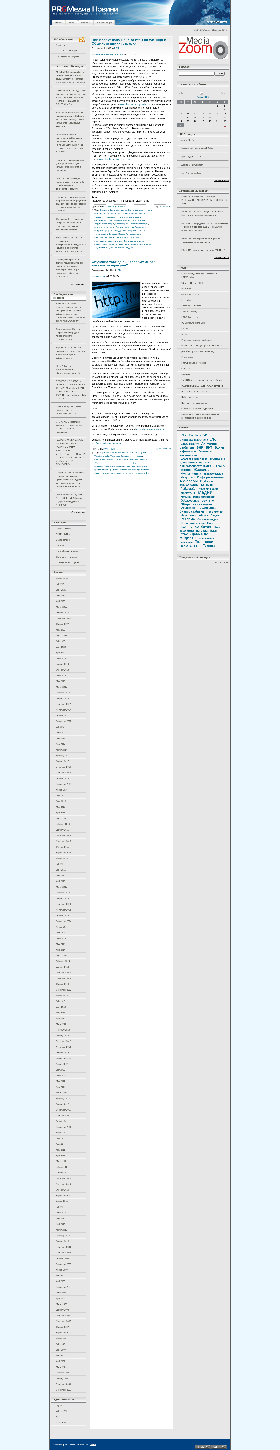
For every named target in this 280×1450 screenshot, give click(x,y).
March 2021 (61, 635)
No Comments (165, 206)
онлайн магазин (112, 463)
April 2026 (60, 601)
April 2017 (60, 744)
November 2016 (63, 772)
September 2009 (63, 1264)
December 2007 (63, 1315)
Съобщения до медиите (67, 56)
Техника (209, 545)
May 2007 (60, 1355)
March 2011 (61, 1161)
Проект (121, 234)
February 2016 (63, 824)
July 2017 (60, 727)
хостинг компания (136, 473)
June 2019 (61, 658)
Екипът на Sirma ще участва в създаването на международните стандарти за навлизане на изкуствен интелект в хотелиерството (71, 244)
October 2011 (62, 1121)
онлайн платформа (130, 463)
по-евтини (121, 466)
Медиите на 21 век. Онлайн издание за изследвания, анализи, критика (200, 416)
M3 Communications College (194, 323)
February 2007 (63, 1373)
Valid (62, 1411)
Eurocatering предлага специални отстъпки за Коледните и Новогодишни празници (203, 213)
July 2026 (60, 584)
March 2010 (61, 1230)
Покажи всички (78, 284)
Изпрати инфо (104, 22)
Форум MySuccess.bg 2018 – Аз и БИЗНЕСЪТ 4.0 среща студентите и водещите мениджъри (70, 499)
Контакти (86, 22)
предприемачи (101, 470)
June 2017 (61, 732)
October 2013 (62, 984)
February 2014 (63, 961)
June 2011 (61, 1144)
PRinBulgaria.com (189, 317)
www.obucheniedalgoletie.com (107, 54)
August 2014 (62, 927)
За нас (71, 22)
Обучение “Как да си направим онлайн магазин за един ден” (125, 263)
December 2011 (63, 1110)
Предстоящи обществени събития (201, 513)
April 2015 (60, 881)
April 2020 (60, 652)
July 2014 (60, 932)
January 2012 (62, 1104)
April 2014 (60, 950)
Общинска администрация (125, 220)
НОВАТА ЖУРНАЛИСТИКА (194, 391)
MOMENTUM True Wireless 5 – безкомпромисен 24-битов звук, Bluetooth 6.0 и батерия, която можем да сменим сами (71, 77)
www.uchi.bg (98, 276)
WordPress (61, 1422)
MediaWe (185, 374)
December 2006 (63, 1384)
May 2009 (60, 1275)
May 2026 (60, 595)
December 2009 (63, 1247)
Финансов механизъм (134, 241)
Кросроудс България (191, 156)
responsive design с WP (110, 452)
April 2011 (60, 1155)
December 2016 (63, 767)
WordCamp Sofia (101, 456)
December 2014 (63, 904)
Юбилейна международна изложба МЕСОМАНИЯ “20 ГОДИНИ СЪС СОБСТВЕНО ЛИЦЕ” (204, 200)
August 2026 (62, 578)
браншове (125, 456)
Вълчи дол (114, 210)
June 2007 (61, 1350)
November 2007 (63, 1321)
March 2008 (61, 1304)
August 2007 (62, 1338)
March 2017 (61, 750)
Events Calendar (63, 528)
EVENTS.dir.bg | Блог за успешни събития (201, 380)
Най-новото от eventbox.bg (194, 403)
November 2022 (63, 618)
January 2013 (62, 1035)
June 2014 (61, 938)
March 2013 (61, 1024)
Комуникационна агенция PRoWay (197, 148)
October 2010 (62, 1190)
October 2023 (62, 612)
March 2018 (61, 687)
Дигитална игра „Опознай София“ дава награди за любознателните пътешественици (68, 334)
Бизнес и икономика (196, 453)
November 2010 (63, 1184)
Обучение (99, 463)
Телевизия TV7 (191, 546)
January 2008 (62, 1310)
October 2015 (62, 847)
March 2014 (61, 955)
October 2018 (62, 670)
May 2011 (60, 1150)
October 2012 (62, 1052)
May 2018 (60, 681)
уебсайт (110, 241)
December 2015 (63, 835)
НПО (110, 220)
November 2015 (63, 841)
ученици (119, 241)
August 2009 (62, 1270)
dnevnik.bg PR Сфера (191, 294)
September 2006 (63, 1390)
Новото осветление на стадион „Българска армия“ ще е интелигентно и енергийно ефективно (71, 165)
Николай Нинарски (138, 459)
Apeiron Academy (189, 311)
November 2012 (63, 1047)
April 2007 (60, 1361)
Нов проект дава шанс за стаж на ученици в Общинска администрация (129, 41)
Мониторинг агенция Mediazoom (196, 340)
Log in (59, 1405)
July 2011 (60, 1138)
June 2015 (61, 870)
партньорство (123, 224)
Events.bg (186, 300)
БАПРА (184, 328)
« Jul (181, 93)
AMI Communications (191, 173)
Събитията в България (67, 51)
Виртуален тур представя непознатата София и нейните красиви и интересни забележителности (70, 352)
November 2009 (63, 1253)
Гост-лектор (137, 456)
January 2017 (62, 761)
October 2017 (62, 715)
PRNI (116, 48)
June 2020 (61, 647)
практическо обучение (104, 227)
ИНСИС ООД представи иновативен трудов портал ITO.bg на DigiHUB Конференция (69, 427)
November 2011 (63, 1115)
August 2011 (61, 1133)
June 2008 (61, 1293)
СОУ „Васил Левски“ (117, 237)
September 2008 (63, 1287)
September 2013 (63, 990)
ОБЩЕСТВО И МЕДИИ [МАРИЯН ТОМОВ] (201, 346)
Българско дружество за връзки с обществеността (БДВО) (202, 462)
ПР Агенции (61, 545)
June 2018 (61, 675)
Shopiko (125, 452)
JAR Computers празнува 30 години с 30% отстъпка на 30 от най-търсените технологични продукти (70, 183)
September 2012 (63, 1058)
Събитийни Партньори (67, 551)
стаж (129, 237)
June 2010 (61, 1213)
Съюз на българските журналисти (197, 408)
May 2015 (60, 875)
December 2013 (63, 972)
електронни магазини (104, 459)
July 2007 (60, 1344)
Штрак (148, 473)
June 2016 (61, 801)
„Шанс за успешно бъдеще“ (121, 248)
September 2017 (63, 721)
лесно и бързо (122, 459)
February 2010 (63, 1235)
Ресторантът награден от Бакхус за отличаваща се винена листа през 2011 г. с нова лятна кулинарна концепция (204, 226)
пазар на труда (109, 224)
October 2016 (62, 778)
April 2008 (60, 1298)
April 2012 (60, 1087)
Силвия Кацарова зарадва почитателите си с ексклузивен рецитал (68, 410)
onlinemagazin (157, 429)
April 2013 (60, 1018)
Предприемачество (125, 227)
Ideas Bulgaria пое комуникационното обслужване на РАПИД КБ (68, 369)
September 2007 (63, 1333)
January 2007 (62, 1378)
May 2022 (60, 630)
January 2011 (62, 1173)
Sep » (223, 93)
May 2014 (60, 944)
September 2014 (63, 921)
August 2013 (62, 995)
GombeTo (185, 368)
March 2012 (61, 1093)
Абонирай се (62, 45)
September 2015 (63, 852)
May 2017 (60, 738)
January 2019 (62, 664)
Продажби (113, 470)
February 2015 (63, 892)
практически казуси (139, 224)
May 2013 (60, 1012)
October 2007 (62, 1327)
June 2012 (61, 1075)
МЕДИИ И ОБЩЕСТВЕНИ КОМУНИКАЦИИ (202, 386)
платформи (110, 466)
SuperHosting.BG (138, 452)
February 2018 (63, 692)
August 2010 (62, 1201)
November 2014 (63, 910)
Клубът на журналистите (197, 483)
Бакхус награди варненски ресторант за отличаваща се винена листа (200, 240)
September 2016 (63, 784)
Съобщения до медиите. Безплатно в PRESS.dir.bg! (199, 275)
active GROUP (188, 140)
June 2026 (61, 590)
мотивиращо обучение (112, 217)
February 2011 (63, 1167)
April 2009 (60, 1281)
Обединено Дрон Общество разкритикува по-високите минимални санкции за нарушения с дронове (69, 224)
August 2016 (62, 790)
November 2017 (63, 710)
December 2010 (63, 1178)
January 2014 (62, 967)
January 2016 (62, 830)
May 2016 (60, 807)
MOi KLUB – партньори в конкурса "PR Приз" (203, 250)
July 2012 (60, 1070)
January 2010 (62, 1241)
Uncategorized (63, 540)
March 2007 (61, 1367)
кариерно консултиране (119, 213)
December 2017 (63, 704)
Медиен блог (187, 357)
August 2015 (62, 858)
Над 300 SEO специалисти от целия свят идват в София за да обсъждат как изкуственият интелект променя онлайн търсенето (70, 119)
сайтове (123, 470)
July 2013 (60, 1001)
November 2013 (63, 978)
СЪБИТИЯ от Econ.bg (192, 283)
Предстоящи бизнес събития (198, 509)
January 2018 (62, 698)
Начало (58, 22)
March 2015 (61, 887)
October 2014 (62, 915)
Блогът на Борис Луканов (193, 363)
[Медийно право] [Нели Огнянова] (197, 351)
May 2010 (60, 1218)
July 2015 (60, 864)
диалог (124, 210)
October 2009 (62, 1258)
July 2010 (60, 1207)
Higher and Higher (189, 397)
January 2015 (62, 898)
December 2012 (63, 1041)
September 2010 (63, 1195)
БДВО (184, 334)
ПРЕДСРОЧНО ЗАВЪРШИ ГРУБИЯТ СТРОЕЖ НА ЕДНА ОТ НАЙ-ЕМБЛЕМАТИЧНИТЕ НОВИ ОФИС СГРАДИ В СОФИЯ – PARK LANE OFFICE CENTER (71, 389)
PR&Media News (64, 534)
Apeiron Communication (192, 165)
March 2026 (61, 607)
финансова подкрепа (104, 244)
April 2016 (60, 812)
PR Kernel (186, 288)
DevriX (93, 1444)
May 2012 (60, 1081)
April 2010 (60, 1224)
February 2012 (63, 1098)
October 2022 (62, 624)
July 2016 (60, 795)
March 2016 (61, 818)
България (104, 210)
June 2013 (61, 1007)
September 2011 (63, 1127)
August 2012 (62, 1064)
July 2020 (60, 641)
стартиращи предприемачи (114, 473)
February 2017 (63, 755)
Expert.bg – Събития (191, 306)
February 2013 (63, 1030)
